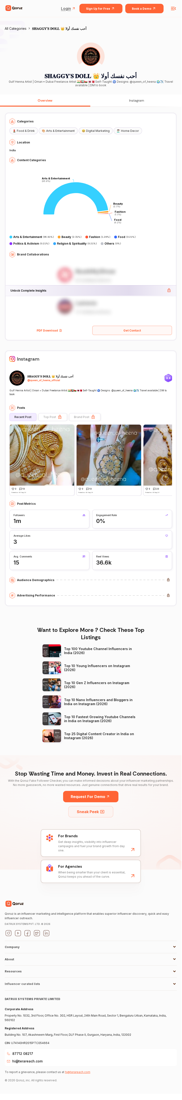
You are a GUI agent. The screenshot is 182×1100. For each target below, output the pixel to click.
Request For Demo (88, 796)
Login (66, 8)
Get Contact (132, 330)
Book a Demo (141, 8)
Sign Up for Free (98, 8)
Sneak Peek (88, 811)
